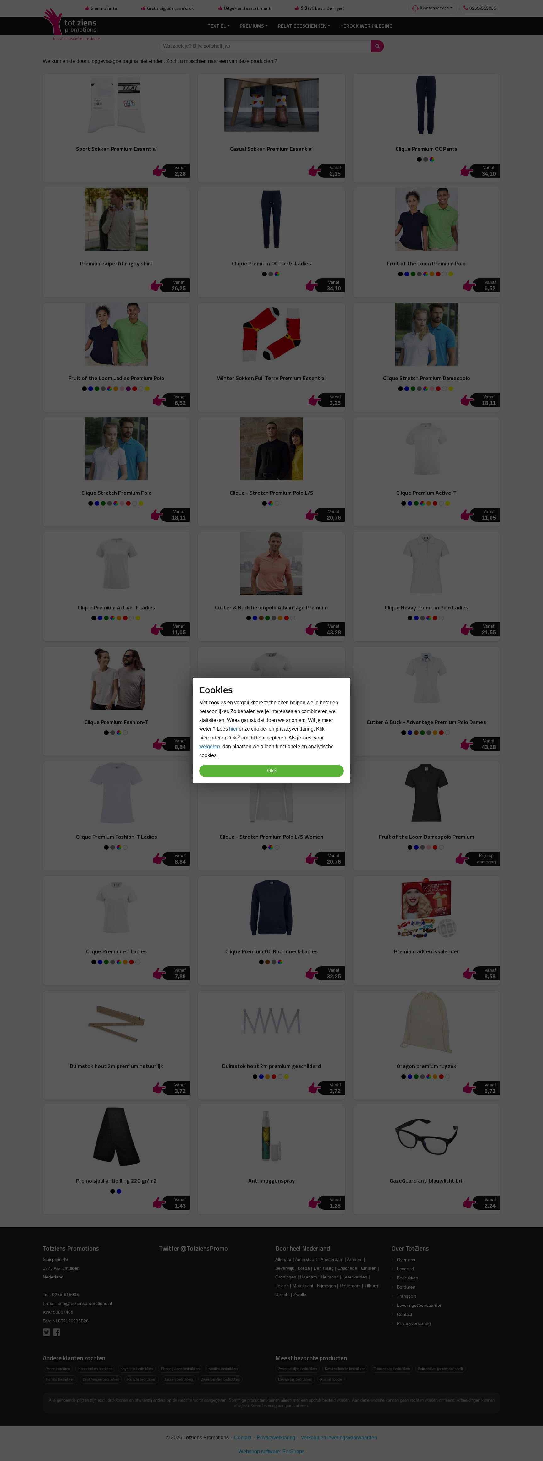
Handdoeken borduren (95, 1369)
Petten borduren (58, 1369)
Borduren (406, 1286)
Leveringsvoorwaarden (419, 1305)
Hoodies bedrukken (223, 1369)
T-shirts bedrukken (60, 1379)
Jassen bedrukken (178, 1379)
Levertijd (405, 1268)
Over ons (406, 1259)
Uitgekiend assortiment (247, 8)
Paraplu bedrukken (141, 1379)
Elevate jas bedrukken (295, 1379)
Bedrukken (407, 1277)
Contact (404, 1314)
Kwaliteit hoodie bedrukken (345, 1369)
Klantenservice (434, 7)
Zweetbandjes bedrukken (220, 1379)
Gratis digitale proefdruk (170, 8)
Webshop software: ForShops (271, 1451)
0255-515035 (482, 8)
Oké (271, 770)
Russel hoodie (331, 1379)
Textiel (216, 26)
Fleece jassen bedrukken (180, 1369)
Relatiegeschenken (302, 26)
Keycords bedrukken (137, 1369)
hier (233, 729)
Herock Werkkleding (366, 26)
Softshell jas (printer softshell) (440, 1369)
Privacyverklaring (414, 1323)
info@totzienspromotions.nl (85, 1303)
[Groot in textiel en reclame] (71, 26)
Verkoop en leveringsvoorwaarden (339, 1437)
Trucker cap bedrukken (392, 1369)
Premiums (252, 26)
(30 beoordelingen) (323, 8)
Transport (406, 1296)
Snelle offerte (103, 8)
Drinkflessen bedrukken (101, 1379)
